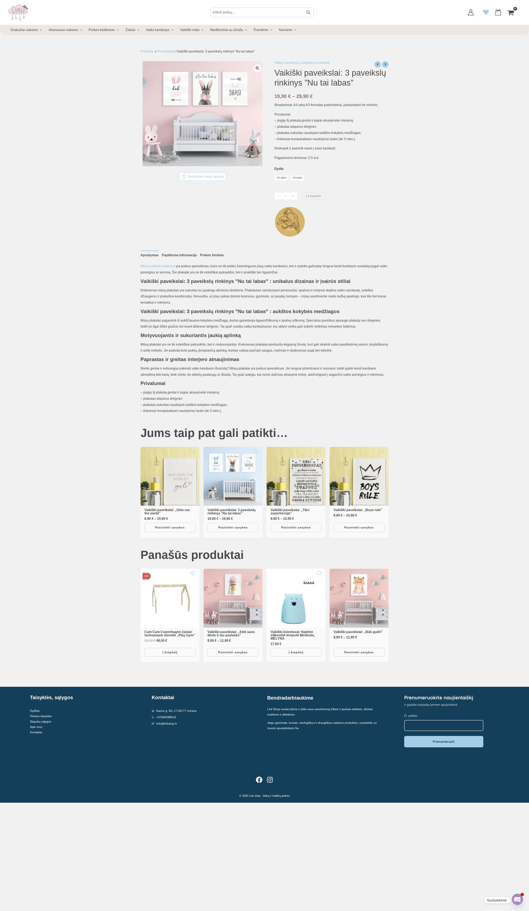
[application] (40, 30)
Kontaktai (36, 732)
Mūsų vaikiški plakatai (158, 266)
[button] (257, 68)
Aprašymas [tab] (149, 255)
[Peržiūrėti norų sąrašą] (193, 451)
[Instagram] (270, 779)
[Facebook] (259, 779)
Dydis (279, 169)
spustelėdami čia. (288, 728)
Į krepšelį (313, 196)
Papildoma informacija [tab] (179, 255)
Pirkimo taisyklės (41, 716)
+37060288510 (166, 717)
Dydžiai (34, 710)
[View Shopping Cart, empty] (511, 12)
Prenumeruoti (444, 741)
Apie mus (36, 727)
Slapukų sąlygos (40, 721)
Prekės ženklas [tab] (212, 255)
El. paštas (410, 715)
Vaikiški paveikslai (315, 62)
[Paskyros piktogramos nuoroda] (470, 12)
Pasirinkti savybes (170, 527)
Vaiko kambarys (286, 62)
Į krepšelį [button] (170, 652)
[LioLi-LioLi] (289, 221)
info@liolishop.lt (166, 723)
